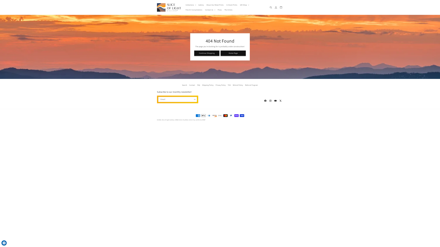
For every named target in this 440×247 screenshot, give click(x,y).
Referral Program (251, 85)
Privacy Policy (221, 85)
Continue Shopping (207, 53)
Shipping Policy (208, 85)
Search (184, 85)
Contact (192, 85)
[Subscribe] (194, 99)
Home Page (233, 53)
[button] (190, 5)
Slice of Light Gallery (168, 120)
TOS (229, 85)
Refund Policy (238, 85)
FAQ (198, 85)
